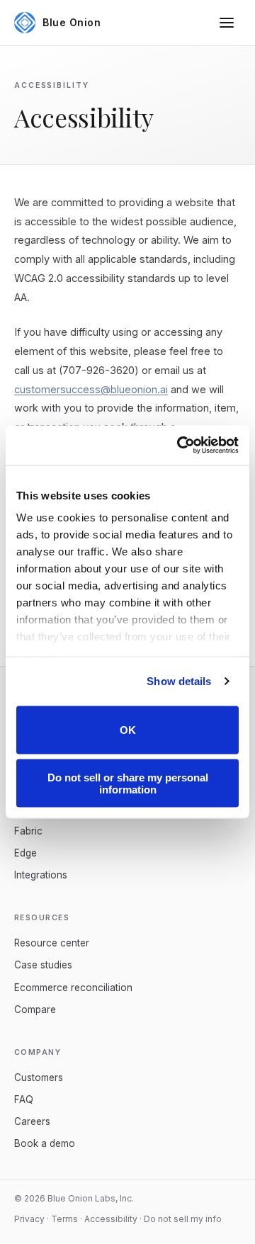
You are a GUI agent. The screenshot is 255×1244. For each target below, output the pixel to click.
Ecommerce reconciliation (73, 987)
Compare (35, 1009)
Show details (179, 681)
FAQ (23, 1099)
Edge (25, 853)
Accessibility (110, 1219)
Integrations (40, 875)
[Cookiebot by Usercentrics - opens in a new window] (180, 445)
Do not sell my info (183, 1219)
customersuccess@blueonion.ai (91, 389)
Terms (64, 1219)
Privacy (29, 1219)
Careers (32, 1121)
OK (128, 730)
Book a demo (44, 1143)
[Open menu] (226, 23)
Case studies (43, 965)
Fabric (28, 831)
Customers (38, 1077)
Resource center (51, 943)
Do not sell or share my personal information (127, 783)
